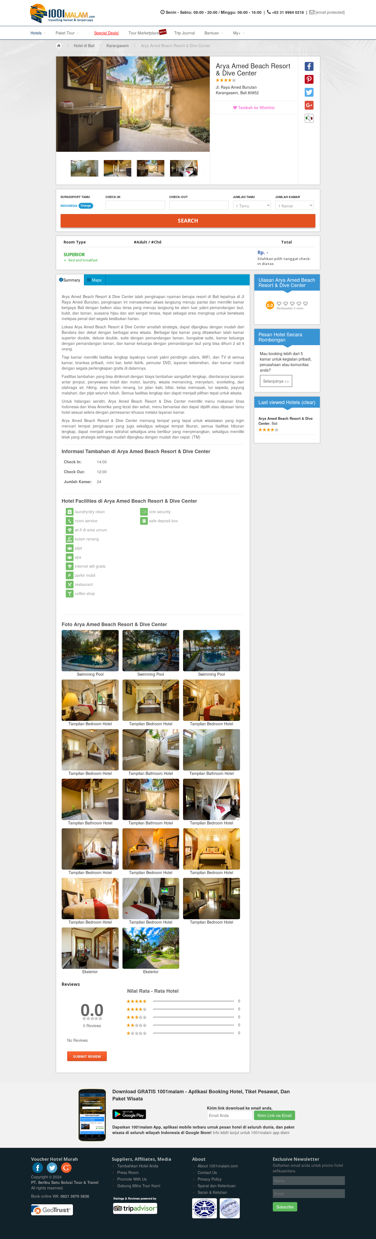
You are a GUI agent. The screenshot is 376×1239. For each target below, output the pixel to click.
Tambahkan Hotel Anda (137, 1165)
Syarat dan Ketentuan (217, 1185)
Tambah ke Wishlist (256, 107)
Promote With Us (132, 1179)
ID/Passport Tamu (75, 197)
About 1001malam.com (218, 1165)
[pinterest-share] (309, 79)
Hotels (37, 33)
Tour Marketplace (144, 33)
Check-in (112, 197)
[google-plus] (66, 1171)
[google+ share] (309, 105)
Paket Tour (66, 33)
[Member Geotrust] (52, 1208)
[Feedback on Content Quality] (309, 118)
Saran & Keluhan (212, 1192)
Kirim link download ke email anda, (240, 1108)
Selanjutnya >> (276, 381)
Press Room (128, 1172)
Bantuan (212, 33)
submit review (87, 1056)
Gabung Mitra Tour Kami (138, 1185)
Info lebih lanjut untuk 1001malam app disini (251, 1132)
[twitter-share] (309, 92)
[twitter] (52, 1171)
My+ (237, 33)
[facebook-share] (309, 66)
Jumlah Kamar (287, 197)
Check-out (178, 197)
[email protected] (330, 12)
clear (308, 401)
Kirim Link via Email (274, 1115)
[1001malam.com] (61, 13)
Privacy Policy (210, 1179)
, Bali (285, 421)
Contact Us (207, 1172)
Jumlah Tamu (244, 197)
